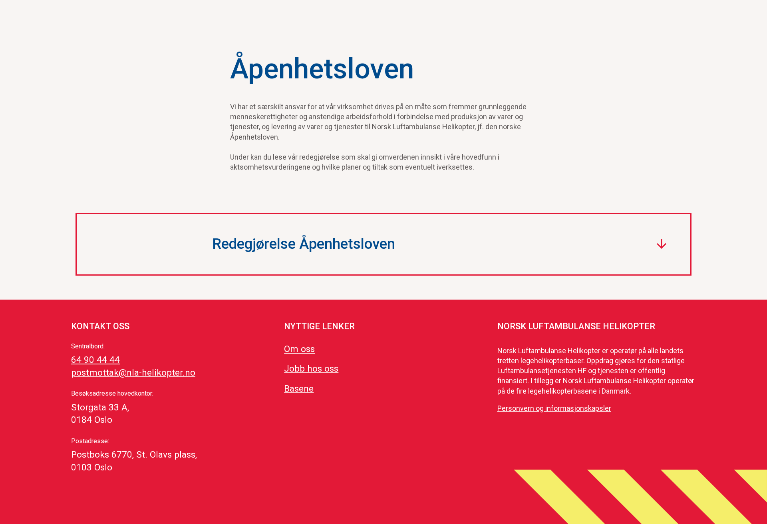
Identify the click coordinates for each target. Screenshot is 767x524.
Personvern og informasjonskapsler (554, 408)
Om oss (299, 349)
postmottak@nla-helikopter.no (133, 372)
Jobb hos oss (311, 368)
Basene (299, 388)
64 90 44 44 (95, 359)
